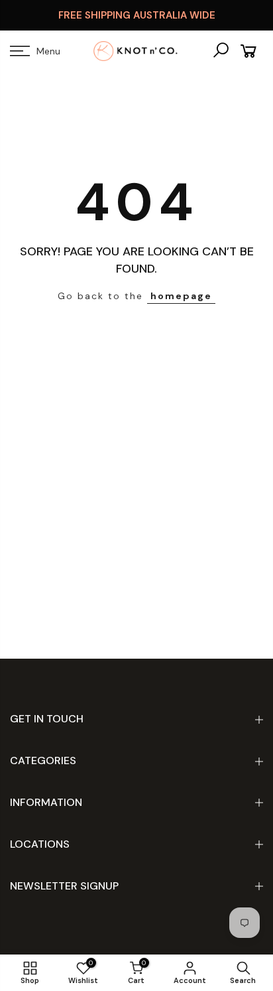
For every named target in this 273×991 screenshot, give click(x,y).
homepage (181, 296)
